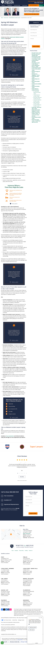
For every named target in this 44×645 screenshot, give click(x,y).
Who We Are (10, 5)
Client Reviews (24, 5)
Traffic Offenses (35, 64)
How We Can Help (17, 5)
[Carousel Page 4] (24, 473)
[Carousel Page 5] (26, 473)
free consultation (10, 436)
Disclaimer (16, 550)
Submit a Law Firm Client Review (22, 480)
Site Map (26, 550)
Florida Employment (36, 65)
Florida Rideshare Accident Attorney (14, 17)
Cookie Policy (14, 620)
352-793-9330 (7, 582)
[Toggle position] (39, 617)
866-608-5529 (38, 3)
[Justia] (8, 609)
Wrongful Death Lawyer (36, 52)
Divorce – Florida (35, 66)
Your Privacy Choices (7, 620)
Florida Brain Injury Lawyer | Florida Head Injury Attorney (36, 121)
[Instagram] (11, 609)
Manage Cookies (21, 620)
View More (22, 476)
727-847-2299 (7, 561)
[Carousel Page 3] (22, 473)
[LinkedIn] (6, 609)
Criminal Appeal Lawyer (36, 67)
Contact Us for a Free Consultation (31, 14)
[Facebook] (2, 609)
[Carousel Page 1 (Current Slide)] (18, 473)
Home (2, 17)
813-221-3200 (29, 594)
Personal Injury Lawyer (36, 56)
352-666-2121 (29, 534)
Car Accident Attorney (36, 57)
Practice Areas (6, 17)
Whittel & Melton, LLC (12, 634)
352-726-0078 (7, 572)
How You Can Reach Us (33, 5)
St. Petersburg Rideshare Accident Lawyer (37, 92)
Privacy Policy (21, 550)
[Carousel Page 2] (20, 473)
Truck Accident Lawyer (36, 59)
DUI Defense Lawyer (36, 62)
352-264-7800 (7, 594)
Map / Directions (26, 533)
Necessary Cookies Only (14, 641)
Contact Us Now (36, 46)
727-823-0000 (29, 561)
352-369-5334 (29, 582)
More (42, 5)
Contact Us (30, 550)
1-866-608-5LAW (30, 537)
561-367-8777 (7, 604)
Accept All (5, 641)
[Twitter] (4, 609)
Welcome (3, 5)
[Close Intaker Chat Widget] (41, 617)
